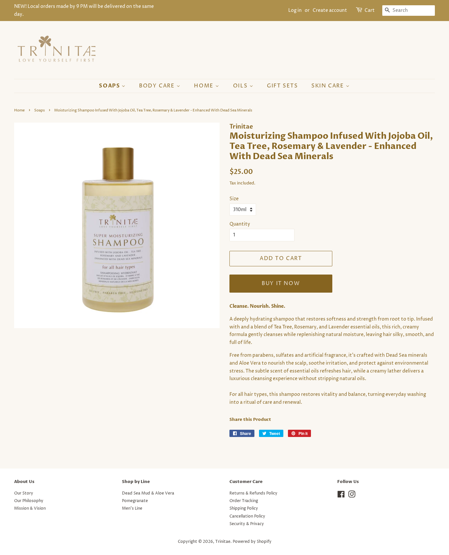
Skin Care (328, 85)
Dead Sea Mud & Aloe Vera (148, 493)
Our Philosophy (28, 501)
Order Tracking (243, 501)
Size (234, 199)
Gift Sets (282, 85)
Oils (241, 85)
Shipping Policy (243, 508)
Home (204, 85)
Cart (370, 10)
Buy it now (281, 283)
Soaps (110, 85)
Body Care (158, 85)
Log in (295, 10)
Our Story (23, 493)
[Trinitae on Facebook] (341, 496)
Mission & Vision (30, 508)
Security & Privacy (246, 524)
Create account (330, 10)
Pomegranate (135, 501)
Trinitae (222, 541)
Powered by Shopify (252, 541)
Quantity (239, 224)
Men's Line (132, 508)
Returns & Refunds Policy (253, 493)
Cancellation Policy (247, 516)
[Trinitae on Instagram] (351, 496)
